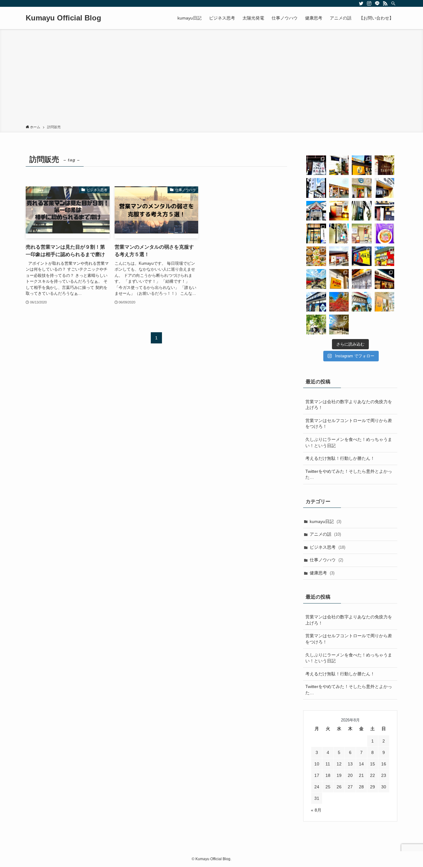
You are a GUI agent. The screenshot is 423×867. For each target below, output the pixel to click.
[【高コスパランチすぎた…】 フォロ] (316, 211)
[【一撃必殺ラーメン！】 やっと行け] (316, 165)
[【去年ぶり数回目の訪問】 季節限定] (362, 279)
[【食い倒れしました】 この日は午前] (385, 188)
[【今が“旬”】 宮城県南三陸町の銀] (339, 188)
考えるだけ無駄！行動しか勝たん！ (340, 458)
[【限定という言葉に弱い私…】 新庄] (362, 165)
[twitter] (361, 3)
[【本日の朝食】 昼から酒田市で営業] (316, 302)
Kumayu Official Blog (63, 18)
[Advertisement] (211, 78)
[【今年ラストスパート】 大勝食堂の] (385, 256)
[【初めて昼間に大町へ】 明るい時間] (362, 211)
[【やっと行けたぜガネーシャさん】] (339, 233)
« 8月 (316, 810)
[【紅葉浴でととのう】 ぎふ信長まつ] (339, 302)
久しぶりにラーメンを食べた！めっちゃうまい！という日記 (348, 442)
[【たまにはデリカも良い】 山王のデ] (362, 188)
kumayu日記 (325, 521)
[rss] (385, 3)
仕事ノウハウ (326, 559)
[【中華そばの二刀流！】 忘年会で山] (339, 256)
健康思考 (322, 572)
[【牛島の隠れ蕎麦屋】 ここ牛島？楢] (385, 211)
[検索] (393, 3)
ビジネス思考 (327, 547)
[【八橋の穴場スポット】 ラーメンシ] (362, 233)
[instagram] (369, 3)
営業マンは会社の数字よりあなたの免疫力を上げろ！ (348, 404)
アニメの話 (325, 534)
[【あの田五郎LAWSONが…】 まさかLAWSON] (385, 279)
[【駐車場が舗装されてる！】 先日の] (362, 302)
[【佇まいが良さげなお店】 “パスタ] (385, 165)
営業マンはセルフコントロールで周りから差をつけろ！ (348, 423)
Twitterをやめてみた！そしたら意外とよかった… (348, 474)
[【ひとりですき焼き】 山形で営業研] (316, 233)
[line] (377, 3)
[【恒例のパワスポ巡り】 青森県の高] (316, 279)
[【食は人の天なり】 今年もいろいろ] (316, 256)
